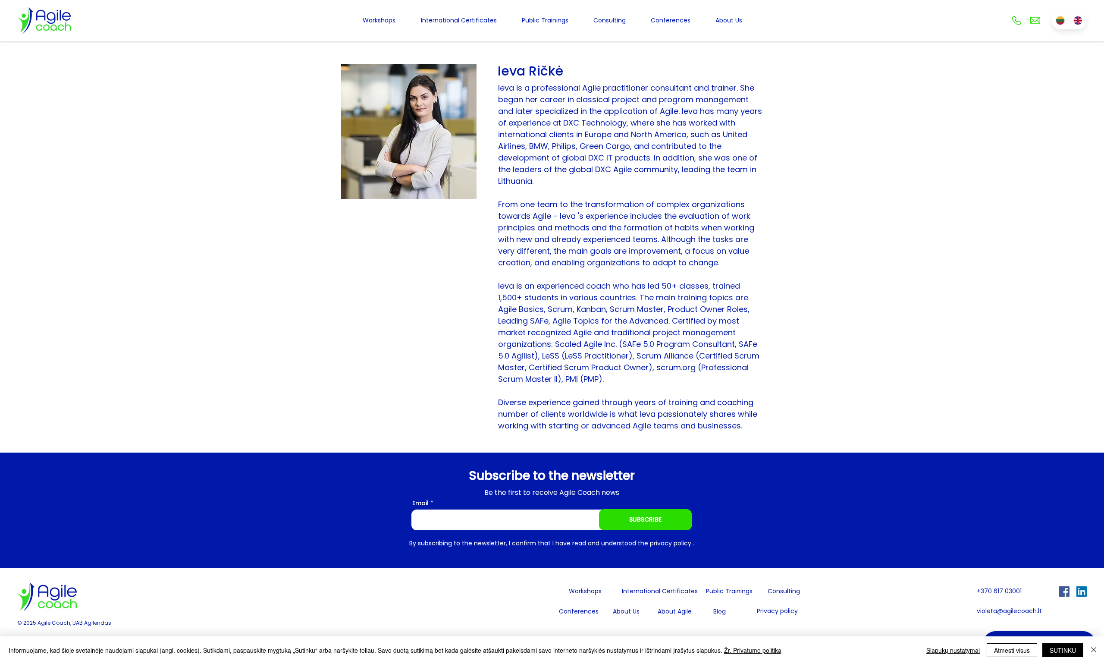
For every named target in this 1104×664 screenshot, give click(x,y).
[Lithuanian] (1060, 20)
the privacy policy (664, 543)
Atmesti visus (1012, 650)
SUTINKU (1063, 650)
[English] (1077, 20)
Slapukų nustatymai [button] (953, 650)
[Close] (1093, 650)
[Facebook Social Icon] (1064, 591)
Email (420, 503)
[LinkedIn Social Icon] (1081, 591)
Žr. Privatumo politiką (752, 650)
